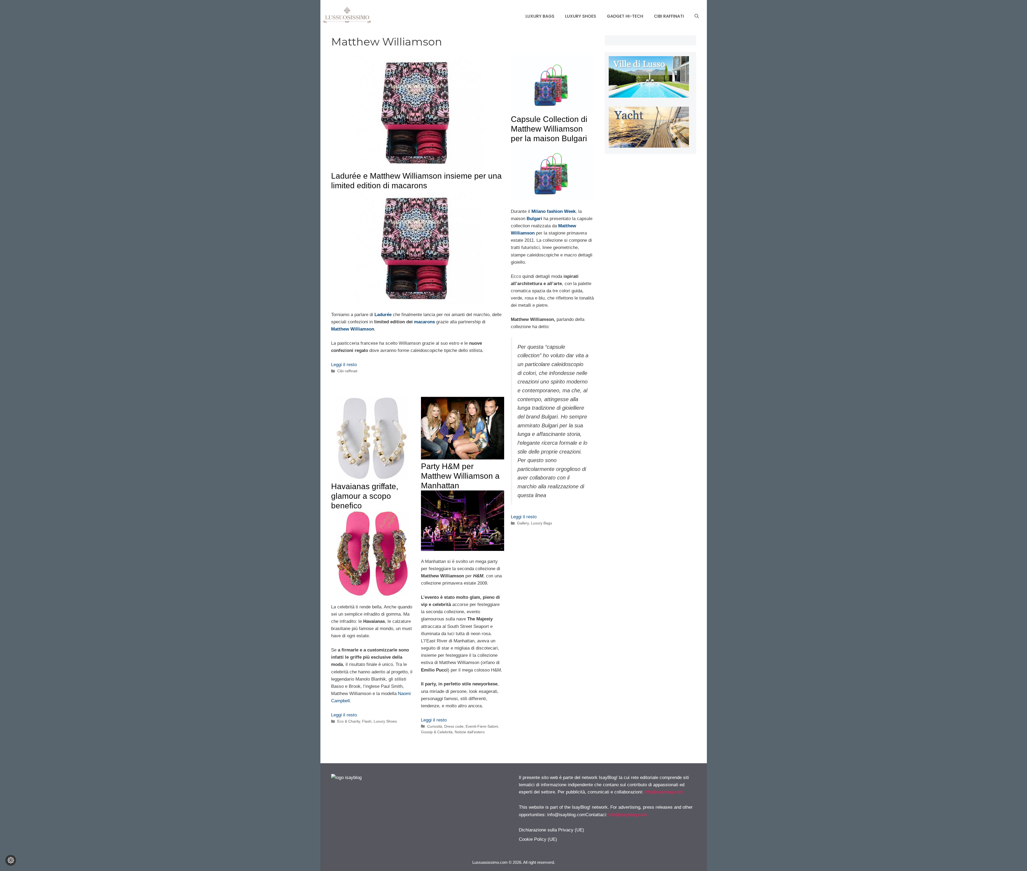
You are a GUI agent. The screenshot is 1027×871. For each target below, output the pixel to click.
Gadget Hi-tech (625, 16)
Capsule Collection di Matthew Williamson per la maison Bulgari (549, 129)
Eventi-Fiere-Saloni (482, 726)
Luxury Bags (540, 16)
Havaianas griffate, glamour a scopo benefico (364, 496)
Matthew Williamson (352, 329)
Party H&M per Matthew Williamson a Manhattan (460, 476)
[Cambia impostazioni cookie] (10, 860)
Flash (366, 721)
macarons (424, 321)
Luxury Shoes (580, 16)
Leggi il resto (344, 364)
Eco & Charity (348, 721)
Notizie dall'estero (470, 732)
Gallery (523, 523)
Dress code (453, 726)
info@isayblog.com (664, 792)
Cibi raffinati (669, 16)
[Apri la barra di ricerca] (696, 16)
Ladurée (383, 314)
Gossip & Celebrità (437, 732)
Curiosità (434, 726)
